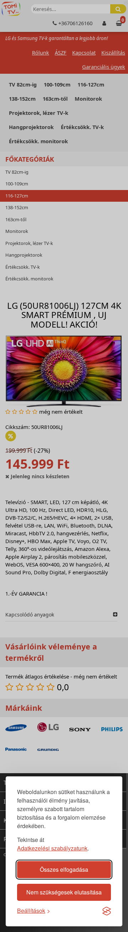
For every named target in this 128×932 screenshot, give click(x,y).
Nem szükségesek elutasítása (64, 892)
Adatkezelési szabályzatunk (52, 848)
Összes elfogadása (64, 869)
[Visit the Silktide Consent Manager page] (106, 910)
